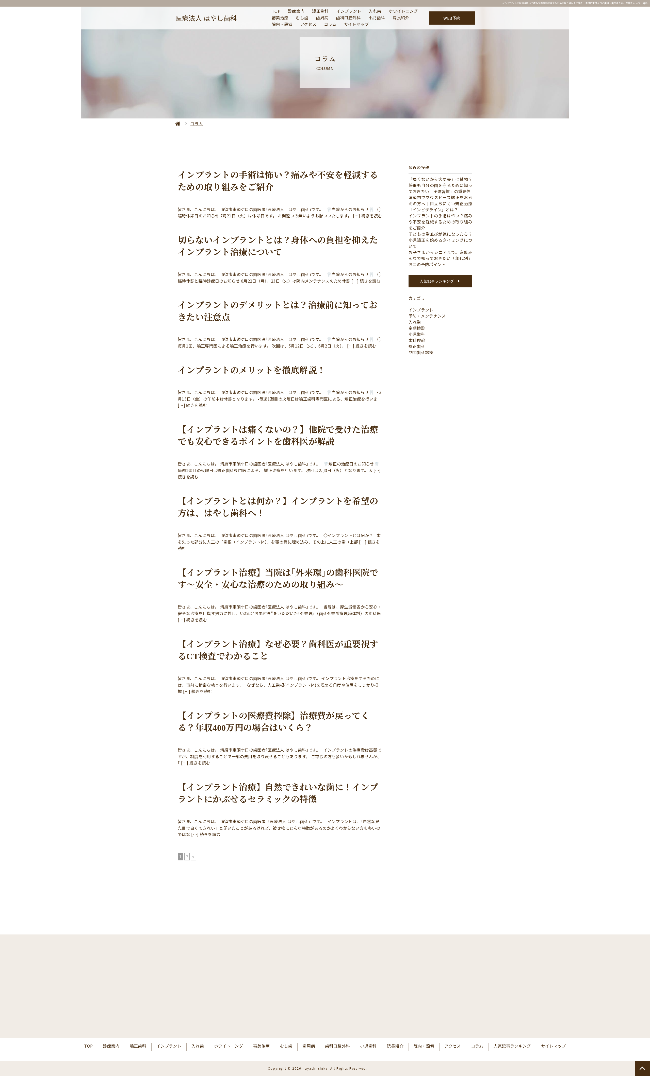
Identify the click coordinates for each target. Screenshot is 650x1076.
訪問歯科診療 (421, 352)
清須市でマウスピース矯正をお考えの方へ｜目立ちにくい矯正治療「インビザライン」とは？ (440, 203)
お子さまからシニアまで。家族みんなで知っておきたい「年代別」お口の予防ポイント (440, 258)
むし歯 (302, 18)
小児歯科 (376, 18)
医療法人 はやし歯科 (206, 18)
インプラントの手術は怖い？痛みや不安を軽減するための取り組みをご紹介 (440, 222)
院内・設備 (282, 24)
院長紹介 (401, 18)
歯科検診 (417, 340)
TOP (276, 11)
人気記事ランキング (437, 281)
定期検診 (417, 328)
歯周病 (322, 18)
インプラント (348, 11)
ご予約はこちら (377, 1011)
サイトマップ (356, 24)
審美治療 (280, 18)
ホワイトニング (403, 11)
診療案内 (296, 11)
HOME (177, 123)
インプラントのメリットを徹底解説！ (252, 370)
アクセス (308, 24)
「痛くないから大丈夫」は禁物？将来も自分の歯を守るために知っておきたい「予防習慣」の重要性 (440, 185)
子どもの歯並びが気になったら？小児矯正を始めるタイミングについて (440, 240)
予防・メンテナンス (427, 316)
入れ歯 (375, 11)
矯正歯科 (320, 11)
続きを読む (371, 216)
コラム (330, 24)
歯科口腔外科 (348, 18)
